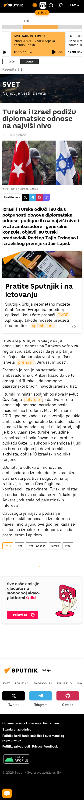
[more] (73, 326)
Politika (22, 683)
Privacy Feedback (45, 746)
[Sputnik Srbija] (14, 7)
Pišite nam (51, 723)
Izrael (68, 546)
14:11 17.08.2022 (14, 135)
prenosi (26, 362)
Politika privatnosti (16, 746)
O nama (8, 723)
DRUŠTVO (64, 683)
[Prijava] (51, 5)
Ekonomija (42, 683)
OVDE (63, 314)
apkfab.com (43, 325)
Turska (55, 546)
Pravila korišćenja (28, 723)
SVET (7, 546)
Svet (19, 546)
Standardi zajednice (17, 729)
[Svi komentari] (7, 793)
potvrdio (32, 399)
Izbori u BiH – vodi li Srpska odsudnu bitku (34, 43)
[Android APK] (16, 759)
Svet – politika (36, 546)
